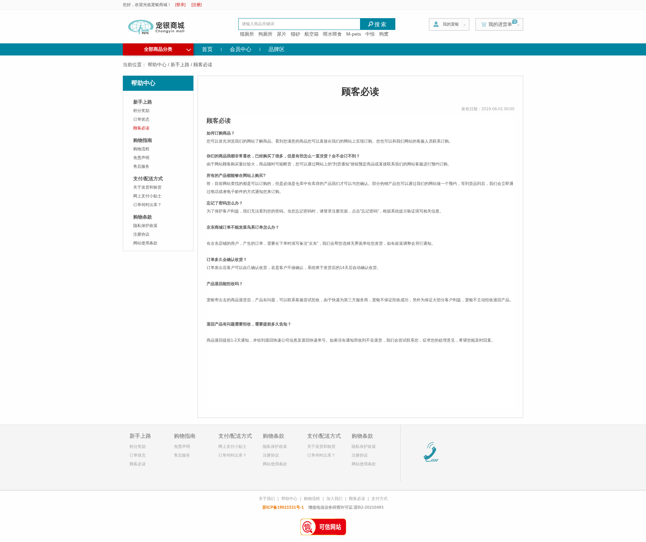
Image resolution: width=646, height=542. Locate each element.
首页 (207, 49)
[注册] (196, 4)
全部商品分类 (167, 48)
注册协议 (141, 234)
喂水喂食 (332, 34)
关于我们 (267, 498)
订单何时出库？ (147, 204)
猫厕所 (247, 34)
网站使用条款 (145, 243)
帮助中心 (157, 64)
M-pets (353, 34)
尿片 (281, 34)
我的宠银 (451, 24)
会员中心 (240, 49)
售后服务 (141, 166)
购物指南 (142, 140)
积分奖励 (141, 110)
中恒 (370, 34)
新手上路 (180, 64)
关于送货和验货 (147, 187)
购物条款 (142, 217)
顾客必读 (141, 128)
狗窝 (384, 34)
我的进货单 (500, 24)
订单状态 (141, 119)
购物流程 (141, 149)
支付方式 (379, 498)
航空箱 (311, 34)
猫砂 (295, 34)
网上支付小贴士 (147, 196)
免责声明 (141, 157)
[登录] (180, 4)
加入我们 (334, 498)
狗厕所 (265, 34)
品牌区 (276, 49)
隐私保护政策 (145, 225)
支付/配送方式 (148, 178)
